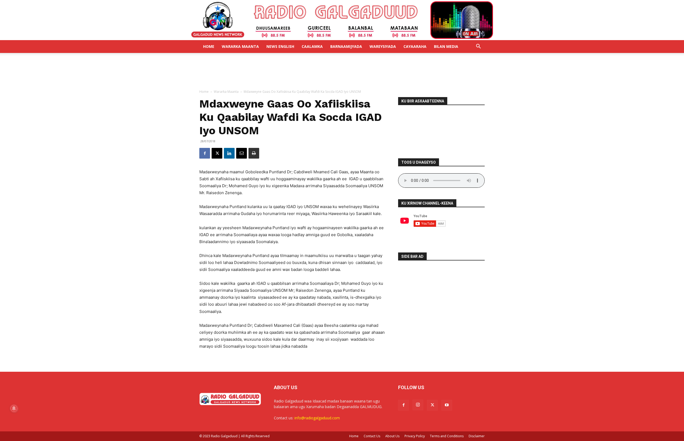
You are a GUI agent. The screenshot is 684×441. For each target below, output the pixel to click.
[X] (217, 153)
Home (208, 46)
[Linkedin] (229, 153)
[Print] (253, 153)
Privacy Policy (415, 436)
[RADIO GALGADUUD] (342, 20)
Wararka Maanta (240, 46)
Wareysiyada (383, 46)
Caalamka (312, 46)
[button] (478, 46)
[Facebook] (204, 153)
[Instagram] (418, 405)
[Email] (241, 153)
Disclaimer (477, 436)
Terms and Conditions (447, 436)
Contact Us (372, 436)
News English (280, 46)
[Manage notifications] (14, 408)
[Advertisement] (342, 71)
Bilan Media (446, 46)
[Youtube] (446, 405)
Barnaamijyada (346, 46)
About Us (392, 436)
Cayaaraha (414, 46)
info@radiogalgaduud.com (317, 417)
